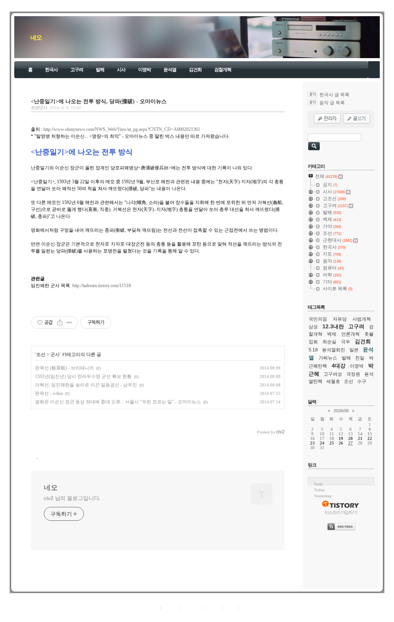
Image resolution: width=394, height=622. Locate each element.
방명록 (213, 607)
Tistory (239, 616)
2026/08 (341, 410)
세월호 (333, 381)
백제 (331, 334)
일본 (354, 350)
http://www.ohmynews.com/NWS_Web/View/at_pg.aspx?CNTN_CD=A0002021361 (121, 129)
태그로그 (170, 607)
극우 (345, 341)
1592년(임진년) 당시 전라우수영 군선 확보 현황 (83, 376)
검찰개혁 (222, 69)
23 (312, 443)
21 (360, 438)
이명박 (144, 69)
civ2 (152, 616)
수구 (361, 381)
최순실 (329, 341)
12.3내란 (333, 326)
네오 (36, 37)
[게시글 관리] (69, 322)
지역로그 (150, 607)
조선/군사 (39, 107)
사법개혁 (361, 319)
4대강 (339, 366)
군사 (55, 354)
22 (369, 438)
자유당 (340, 319)
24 (322, 443)
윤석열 (170, 69)
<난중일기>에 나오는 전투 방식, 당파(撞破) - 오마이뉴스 (99, 101)
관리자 (230, 607)
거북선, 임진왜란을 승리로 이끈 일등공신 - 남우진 (86, 385)
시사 (121, 69)
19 (341, 438)
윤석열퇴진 (333, 350)
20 (350, 438)
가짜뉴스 (328, 358)
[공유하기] (60, 322)
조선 (40, 354)
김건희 (195, 69)
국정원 (353, 374)
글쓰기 (246, 607)
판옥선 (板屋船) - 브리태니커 (64, 368)
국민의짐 (318, 319)
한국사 (51, 69)
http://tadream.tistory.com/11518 (101, 285)
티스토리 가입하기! (341, 512)
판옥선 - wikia (49, 393)
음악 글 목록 (332, 102)
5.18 (313, 350)
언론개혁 (350, 334)
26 (341, 443)
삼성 (313, 326)
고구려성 (333, 374)
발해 (100, 69)
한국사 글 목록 (334, 94)
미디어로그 (193, 607)
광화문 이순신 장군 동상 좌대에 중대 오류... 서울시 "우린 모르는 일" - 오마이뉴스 (118, 402)
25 (331, 443)
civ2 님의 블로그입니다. (72, 498)
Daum (200, 616)
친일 (359, 358)
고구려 (76, 69)
